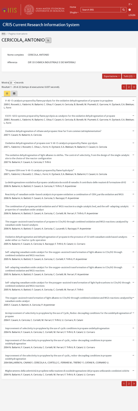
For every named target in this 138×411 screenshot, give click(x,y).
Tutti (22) (128, 76)
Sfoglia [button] (73, 12)
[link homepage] (10, 9)
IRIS (4, 33)
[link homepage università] (44, 9)
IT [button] (129, 4)
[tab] (7, 93)
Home (73, 7)
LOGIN (132, 15)
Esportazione (111, 76)
